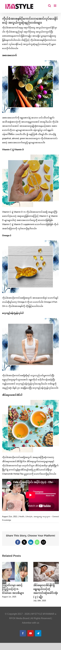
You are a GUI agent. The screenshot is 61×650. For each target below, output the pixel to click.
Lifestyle (28, 516)
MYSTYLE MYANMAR (42, 614)
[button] (4, 582)
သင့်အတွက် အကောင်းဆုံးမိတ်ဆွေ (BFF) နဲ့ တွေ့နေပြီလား (14, 589)
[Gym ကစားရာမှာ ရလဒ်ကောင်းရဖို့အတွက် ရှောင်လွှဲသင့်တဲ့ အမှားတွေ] (46, 563)
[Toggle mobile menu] (55, 5)
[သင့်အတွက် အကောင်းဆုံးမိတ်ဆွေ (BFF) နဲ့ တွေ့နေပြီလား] (15, 563)
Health (21, 516)
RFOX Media (15, 618)
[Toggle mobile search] (49, 5)
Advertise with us (30, 623)
